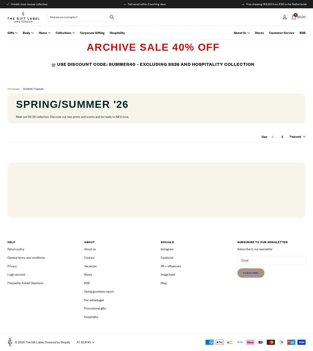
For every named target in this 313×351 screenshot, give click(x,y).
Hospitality (117, 33)
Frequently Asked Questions (25, 283)
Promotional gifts (95, 308)
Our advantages (94, 300)
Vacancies (90, 266)
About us (90, 249)
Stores (259, 33)
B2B (303, 33)
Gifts (10, 33)
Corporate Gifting (92, 33)
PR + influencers (171, 266)
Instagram (167, 249)
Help (11, 242)
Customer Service (281, 33)
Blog (164, 283)
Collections (63, 33)
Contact (89, 258)
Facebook (167, 258)
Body (26, 33)
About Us (240, 33)
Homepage (13, 89)
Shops (88, 275)
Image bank (168, 275)
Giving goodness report (99, 291)
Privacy (12, 266)
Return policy (15, 249)
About (89, 242)
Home (43, 33)
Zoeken (112, 17)
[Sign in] (285, 17)
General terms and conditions (26, 258)
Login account (16, 275)
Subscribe (251, 273)
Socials (167, 242)
